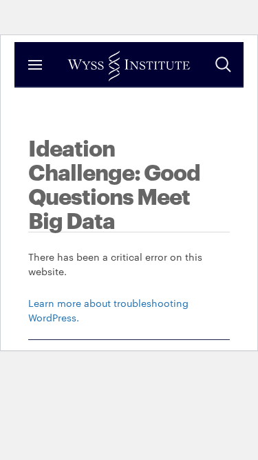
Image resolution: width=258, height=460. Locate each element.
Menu (35, 64)
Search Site (223, 64)
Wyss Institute (129, 66)
